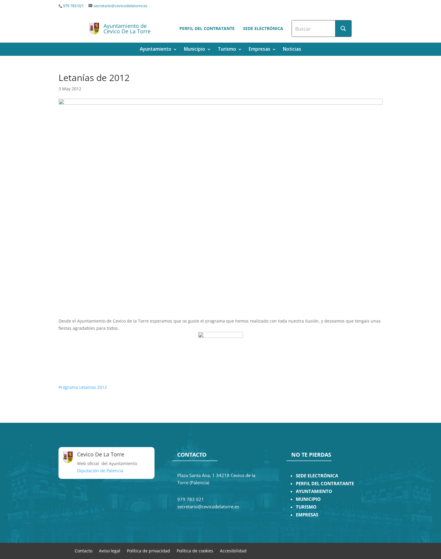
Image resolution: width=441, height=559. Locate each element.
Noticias (292, 49)
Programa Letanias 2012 (82, 387)
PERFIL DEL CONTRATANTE (325, 483)
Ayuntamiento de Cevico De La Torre (127, 28)
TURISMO (306, 507)
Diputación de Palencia (100, 470)
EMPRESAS (307, 515)
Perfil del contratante (207, 28)
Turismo (227, 49)
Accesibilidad (233, 550)
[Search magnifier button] (343, 28)
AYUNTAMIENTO (314, 491)
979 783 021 (73, 5)
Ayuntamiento (155, 49)
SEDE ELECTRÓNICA (317, 476)
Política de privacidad (148, 550)
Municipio (194, 49)
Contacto (83, 550)
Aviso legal (109, 550)
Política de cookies (195, 550)
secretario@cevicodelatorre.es (120, 5)
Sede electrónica (263, 28)
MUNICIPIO (308, 499)
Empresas (259, 49)
